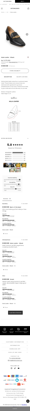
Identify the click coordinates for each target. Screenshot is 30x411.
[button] (2, 8)
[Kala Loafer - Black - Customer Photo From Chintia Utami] (18, 165)
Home (2, 12)
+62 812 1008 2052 (15, 358)
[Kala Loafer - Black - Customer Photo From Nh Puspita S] (6, 165)
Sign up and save (15, 352)
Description (8, 77)
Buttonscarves (8, 1)
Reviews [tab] (5, 198)
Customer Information (15, 341)
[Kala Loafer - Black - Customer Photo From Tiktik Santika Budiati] (12, 165)
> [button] (15, 313)
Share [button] (6, 233)
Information (15, 345)
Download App (15, 348)
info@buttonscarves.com (16, 360)
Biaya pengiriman (13, 62)
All (7, 12)
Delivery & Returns (22, 77)
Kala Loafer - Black (7, 230)
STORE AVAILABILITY (15, 70)
